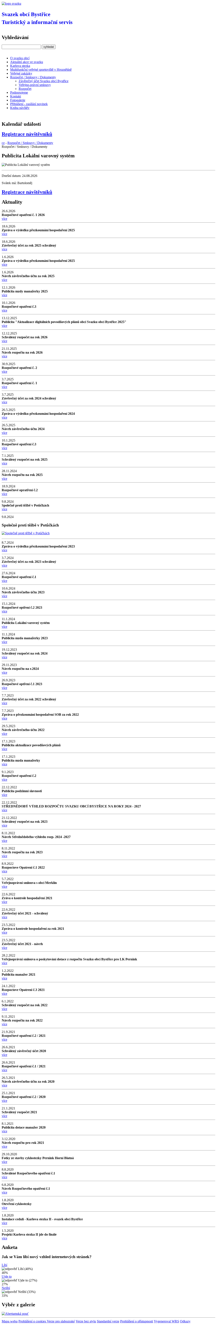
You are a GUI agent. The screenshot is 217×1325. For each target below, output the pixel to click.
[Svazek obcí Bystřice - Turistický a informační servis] (11, 3)
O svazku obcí (19, 58)
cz (3, 143)
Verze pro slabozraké (61, 1321)
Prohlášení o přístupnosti (136, 1321)
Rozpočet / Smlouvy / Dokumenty (33, 77)
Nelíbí (6, 1288)
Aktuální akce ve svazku (26, 62)
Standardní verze (108, 1321)
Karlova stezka (20, 66)
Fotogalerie (17, 100)
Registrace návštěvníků (27, 134)
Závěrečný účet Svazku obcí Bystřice (43, 81)
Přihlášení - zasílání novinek (29, 104)
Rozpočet (25, 88)
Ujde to (7, 1276)
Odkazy (185, 1321)
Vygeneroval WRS (166, 1321)
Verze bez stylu (86, 1321)
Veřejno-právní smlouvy (35, 85)
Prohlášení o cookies (32, 1321)
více (4, 218)
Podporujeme (19, 92)
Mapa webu (10, 1321)
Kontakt (15, 96)
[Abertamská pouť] (15, 1313)
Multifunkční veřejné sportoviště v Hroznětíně (41, 69)
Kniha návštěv (19, 108)
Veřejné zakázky (21, 73)
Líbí (4, 1265)
